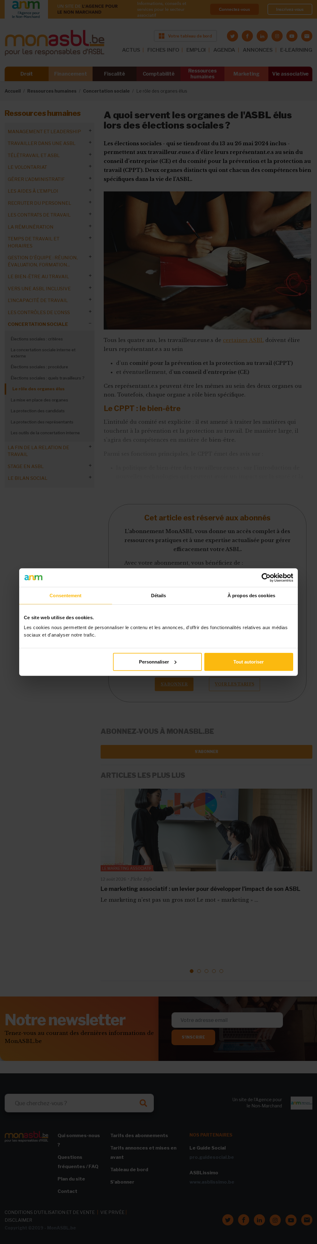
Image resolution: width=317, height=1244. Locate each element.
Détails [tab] (158, 595)
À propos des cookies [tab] (251, 595)
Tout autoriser (248, 661)
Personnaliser (154, 661)
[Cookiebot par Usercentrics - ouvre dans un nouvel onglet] (266, 577)
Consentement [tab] (65, 595)
